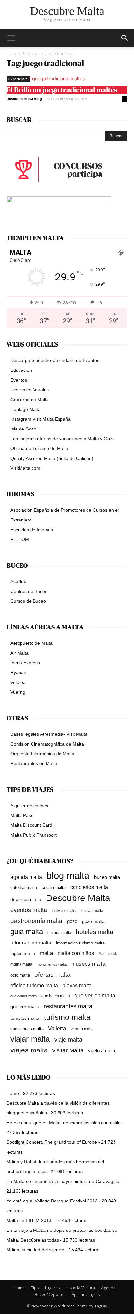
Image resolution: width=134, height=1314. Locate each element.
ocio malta (20, 975)
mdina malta (21, 964)
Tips (35, 1288)
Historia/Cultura (80, 1288)
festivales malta (63, 911)
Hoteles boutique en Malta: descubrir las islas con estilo (64, 1122)
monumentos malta (52, 964)
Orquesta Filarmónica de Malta (42, 753)
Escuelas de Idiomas (31, 529)
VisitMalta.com (25, 468)
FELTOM (19, 539)
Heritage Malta (25, 409)
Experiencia (18, 79)
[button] (125, 38)
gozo (72, 921)
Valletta (57, 1028)
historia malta (59, 932)
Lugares (52, 1288)
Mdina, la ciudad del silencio (35, 1249)
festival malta (91, 910)
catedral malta (23, 887)
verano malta (82, 1029)
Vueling (17, 692)
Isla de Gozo (23, 428)
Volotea (18, 682)
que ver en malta (94, 995)
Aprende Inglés (86, 1294)
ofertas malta (52, 974)
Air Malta (19, 653)
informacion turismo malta (80, 943)
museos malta (88, 964)
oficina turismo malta (34, 985)
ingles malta (22, 953)
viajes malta (29, 1050)
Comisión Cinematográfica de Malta (47, 744)
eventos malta (28, 909)
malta (46, 953)
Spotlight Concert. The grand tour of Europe (52, 1142)
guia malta (26, 931)
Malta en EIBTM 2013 (29, 1220)
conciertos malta (89, 887)
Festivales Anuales (29, 389)
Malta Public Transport (33, 835)
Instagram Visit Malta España (40, 419)
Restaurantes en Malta (33, 763)
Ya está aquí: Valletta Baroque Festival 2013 (52, 1200)
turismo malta (67, 1017)
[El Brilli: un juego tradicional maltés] (67, 78)
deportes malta (25, 899)
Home (13, 1093)
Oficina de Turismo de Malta (39, 448)
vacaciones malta (27, 1028)
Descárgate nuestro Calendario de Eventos (54, 360)
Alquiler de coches (29, 805)
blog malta (68, 875)
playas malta (77, 985)
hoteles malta (94, 932)
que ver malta (24, 1006)
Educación (21, 370)
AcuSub (18, 581)
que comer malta (23, 996)
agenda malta (26, 877)
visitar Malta (68, 1050)
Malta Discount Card (31, 825)
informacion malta (30, 942)
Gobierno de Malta (29, 399)
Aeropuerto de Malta (31, 643)
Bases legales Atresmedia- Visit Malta (48, 734)
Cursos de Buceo (28, 601)
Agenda (108, 1288)
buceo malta (107, 877)
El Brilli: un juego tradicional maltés (62, 90)
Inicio (11, 53)
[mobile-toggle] (11, 38)
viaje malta (68, 1039)
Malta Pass (21, 815)
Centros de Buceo (28, 591)
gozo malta (93, 921)
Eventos (18, 380)
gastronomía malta (36, 920)
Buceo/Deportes (50, 1294)
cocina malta (54, 887)
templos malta (24, 1018)
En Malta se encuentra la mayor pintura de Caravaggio (63, 1181)
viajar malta (30, 1039)
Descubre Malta (78, 898)
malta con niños (76, 953)
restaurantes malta (68, 1006)
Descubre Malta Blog (24, 99)
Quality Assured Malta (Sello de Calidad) (51, 458)
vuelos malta (101, 1050)
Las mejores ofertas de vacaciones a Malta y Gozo (62, 438)
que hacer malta (55, 996)
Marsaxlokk (108, 954)
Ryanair (18, 672)
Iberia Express (25, 662)
